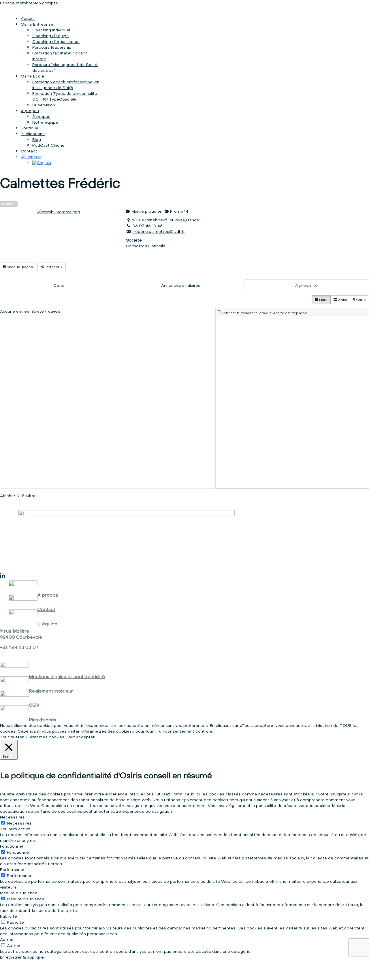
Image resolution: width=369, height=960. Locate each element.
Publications (33, 134)
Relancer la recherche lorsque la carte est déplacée (264, 313)
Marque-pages (19, 266)
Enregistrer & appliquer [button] (22, 957)
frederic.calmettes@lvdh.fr (158, 231)
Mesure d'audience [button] (18, 893)
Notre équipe (45, 122)
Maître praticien (146, 211)
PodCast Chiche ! (49, 145)
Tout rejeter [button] (12, 737)
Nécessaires (19, 823)
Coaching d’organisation (56, 41)
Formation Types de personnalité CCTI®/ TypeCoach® (64, 96)
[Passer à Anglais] (41, 162)
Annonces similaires (180, 285)
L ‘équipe (47, 624)
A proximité (306, 285)
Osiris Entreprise (37, 24)
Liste (322, 299)
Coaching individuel (51, 30)
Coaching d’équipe (50, 36)
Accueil (28, 18)
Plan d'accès (43, 720)
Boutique (29, 128)
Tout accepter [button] (80, 737)
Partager (52, 266)
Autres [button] (6, 939)
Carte (59, 285)
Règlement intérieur (51, 691)
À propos (30, 111)
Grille (342, 299)
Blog (36, 139)
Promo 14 (178, 211)
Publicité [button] (8, 916)
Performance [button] (13, 869)
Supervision (43, 105)
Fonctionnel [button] (11, 846)
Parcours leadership (51, 47)
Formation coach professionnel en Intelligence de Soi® (65, 84)
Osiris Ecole (32, 76)
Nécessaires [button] (12, 817)
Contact (29, 151)
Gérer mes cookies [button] (45, 737)
